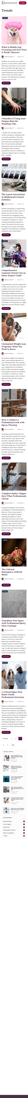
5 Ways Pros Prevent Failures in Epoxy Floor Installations (16, 767)
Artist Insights (7, 824)
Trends (5, 17)
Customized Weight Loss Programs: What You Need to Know (14, 346)
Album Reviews (7, 821)
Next (13, 745)
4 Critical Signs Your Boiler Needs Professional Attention (13, 694)
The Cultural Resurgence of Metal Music (12, 572)
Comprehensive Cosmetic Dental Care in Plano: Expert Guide (14, 273)
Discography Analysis (9, 830)
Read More (6, 83)
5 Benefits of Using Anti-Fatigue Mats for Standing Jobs (14, 121)
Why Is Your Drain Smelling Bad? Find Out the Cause (17, 809)
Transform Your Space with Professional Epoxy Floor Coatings (14, 623)
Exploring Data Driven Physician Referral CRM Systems (17, 757)
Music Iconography (8, 833)
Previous (5, 738)
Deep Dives (6, 827)
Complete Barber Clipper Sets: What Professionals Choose (14, 496)
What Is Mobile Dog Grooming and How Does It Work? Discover (14, 50)
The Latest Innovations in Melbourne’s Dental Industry (13, 197)
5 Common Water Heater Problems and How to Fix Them (17, 799)
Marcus (15, 761)
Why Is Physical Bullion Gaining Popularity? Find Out (17, 788)
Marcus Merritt (9, 56)
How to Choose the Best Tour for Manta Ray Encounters (17, 778)
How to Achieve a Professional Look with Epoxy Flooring (13, 422)
